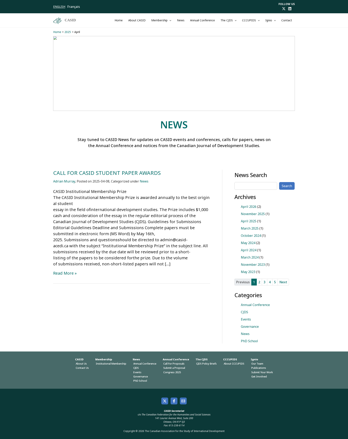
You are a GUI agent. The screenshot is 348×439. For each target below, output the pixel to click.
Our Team (257, 363)
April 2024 (248, 250)
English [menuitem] (59, 6)
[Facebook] (174, 401)
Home (119, 20)
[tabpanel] (264, 239)
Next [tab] (283, 282)
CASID (70, 20)
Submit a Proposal (174, 368)
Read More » (65, 273)
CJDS (244, 312)
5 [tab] (275, 282)
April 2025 (248, 221)
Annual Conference (202, 20)
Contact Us (82, 368)
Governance (250, 326)
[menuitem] (60, 6)
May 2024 (248, 243)
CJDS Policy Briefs (206, 363)
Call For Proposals (173, 363)
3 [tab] (264, 282)
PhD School (249, 341)
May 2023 (248, 272)
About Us (81, 363)
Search (287, 186)
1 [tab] (254, 282)
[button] (169, 20)
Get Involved (259, 376)
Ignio (268, 20)
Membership (159, 20)
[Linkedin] (290, 8)
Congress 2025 (172, 372)
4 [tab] (270, 282)
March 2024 (250, 257)
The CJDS (227, 20)
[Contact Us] (183, 401)
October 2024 (251, 235)
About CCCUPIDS (234, 363)
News (180, 20)
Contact (286, 20)
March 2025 (250, 228)
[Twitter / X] (284, 8)
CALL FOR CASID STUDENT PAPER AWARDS (107, 172)
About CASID (137, 20)
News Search (250, 175)
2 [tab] (259, 282)
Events (246, 319)
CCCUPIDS (249, 20)
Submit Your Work (262, 372)
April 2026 (248, 206)
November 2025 (253, 214)
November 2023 (253, 264)
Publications (258, 368)
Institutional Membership (111, 363)
